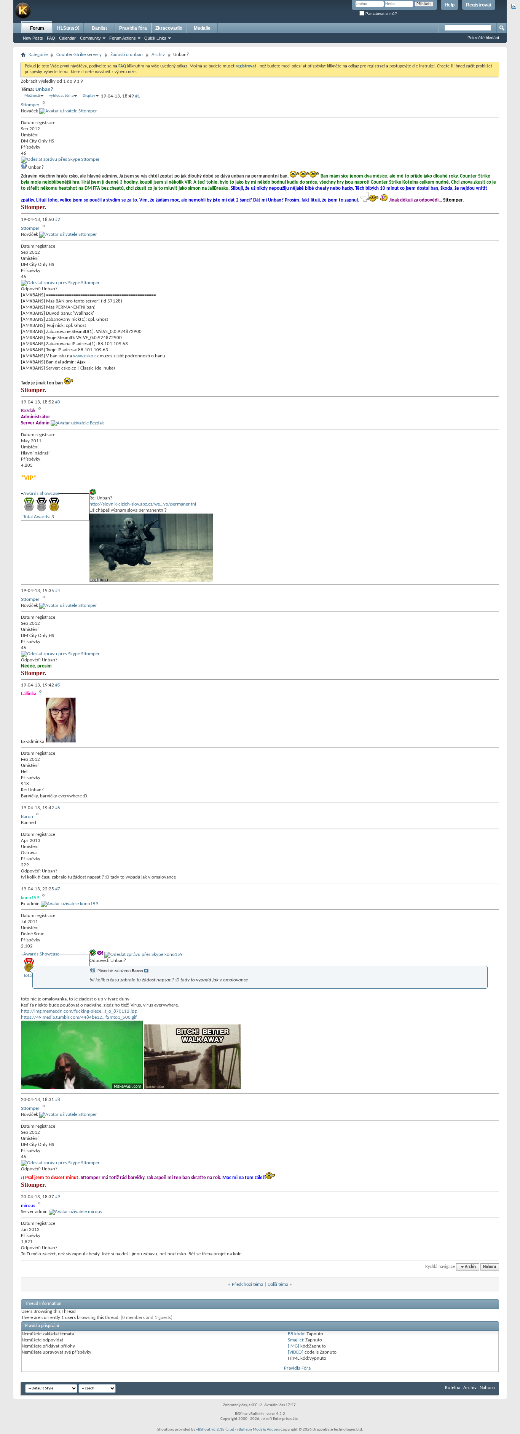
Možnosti (32, 96)
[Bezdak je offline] (77, 423)
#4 (57, 590)
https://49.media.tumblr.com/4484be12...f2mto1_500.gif (79, 1017)
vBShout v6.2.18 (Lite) (215, 1430)
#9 (57, 1196)
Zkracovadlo (168, 28)
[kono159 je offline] (69, 903)
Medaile (202, 28)
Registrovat (478, 5)
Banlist (99, 28)
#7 (57, 889)
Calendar (67, 38)
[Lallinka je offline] (60, 741)
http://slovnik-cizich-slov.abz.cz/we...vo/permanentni (142, 504)
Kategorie (38, 54)
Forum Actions (122, 38)
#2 (57, 219)
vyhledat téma (61, 96)
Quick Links (155, 38)
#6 (57, 807)
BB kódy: (296, 1334)
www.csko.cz (86, 356)
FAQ (51, 38)
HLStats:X (68, 28)
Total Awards (36, 516)
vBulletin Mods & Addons (258, 1430)
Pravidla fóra (133, 28)
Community (90, 38)
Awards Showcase (41, 493)
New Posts (33, 38)
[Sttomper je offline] (68, 111)
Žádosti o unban (126, 54)
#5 (57, 685)
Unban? (44, 90)
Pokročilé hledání (483, 37)
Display (89, 96)
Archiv (158, 54)
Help (450, 5)
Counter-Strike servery (79, 54)
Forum (37, 28)
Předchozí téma (247, 1284)
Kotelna (452, 1387)
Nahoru (489, 1267)
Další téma (278, 1284)
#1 (137, 96)
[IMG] (293, 1346)
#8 (57, 1099)
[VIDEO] (295, 1352)
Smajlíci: (296, 1340)
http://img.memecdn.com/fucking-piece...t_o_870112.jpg (79, 1011)
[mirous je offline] (75, 1211)
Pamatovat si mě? (380, 13)
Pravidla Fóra (297, 1368)
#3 (57, 402)
